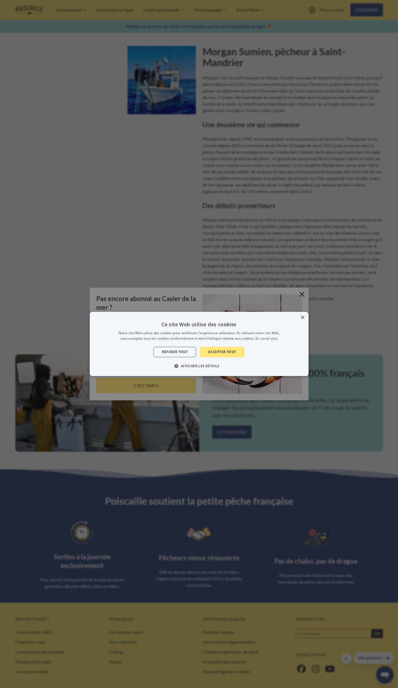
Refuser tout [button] (175, 351)
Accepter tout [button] (222, 351)
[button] (198, 366)
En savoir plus (266, 338)
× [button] (302, 318)
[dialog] (199, 344)
